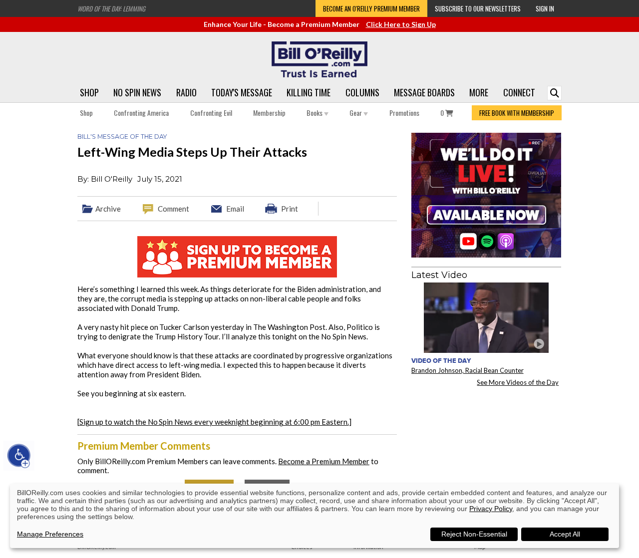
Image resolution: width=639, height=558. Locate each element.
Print (289, 208)
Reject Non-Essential (474, 534)
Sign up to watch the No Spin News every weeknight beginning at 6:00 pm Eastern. (214, 421)
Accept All (565, 534)
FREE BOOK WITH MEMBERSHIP (516, 113)
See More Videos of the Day (518, 382)
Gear (356, 112)
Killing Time (308, 92)
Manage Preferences (50, 534)
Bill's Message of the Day (122, 136)
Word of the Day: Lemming (111, 8)
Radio (186, 92)
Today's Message (241, 92)
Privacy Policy (490, 509)
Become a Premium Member (323, 461)
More (478, 92)
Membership (269, 112)
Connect (519, 92)
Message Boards (424, 92)
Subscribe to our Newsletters (478, 8)
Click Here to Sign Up (401, 24)
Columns (362, 92)
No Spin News (137, 92)
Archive (108, 208)
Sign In (545, 8)
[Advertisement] (486, 456)
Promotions (404, 112)
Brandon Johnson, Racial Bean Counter (467, 370)
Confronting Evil (211, 112)
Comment (173, 208)
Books (315, 112)
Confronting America (141, 112)
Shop (89, 92)
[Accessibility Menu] (18, 456)
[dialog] (314, 516)
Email (235, 208)
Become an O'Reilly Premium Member (371, 8)
